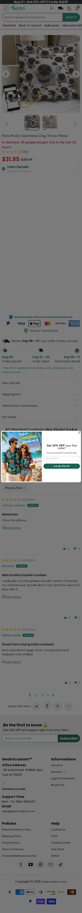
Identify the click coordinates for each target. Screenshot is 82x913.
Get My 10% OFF (62, 466)
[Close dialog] (79, 433)
